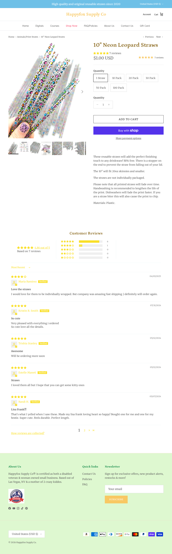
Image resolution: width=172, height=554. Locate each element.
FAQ (84, 484)
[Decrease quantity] (96, 104)
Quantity (98, 97)
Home (25, 25)
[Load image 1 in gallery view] (47, 90)
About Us (109, 25)
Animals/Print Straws (27, 37)
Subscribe (116, 499)
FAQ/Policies (90, 25)
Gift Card (145, 25)
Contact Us (127, 25)
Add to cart (128, 119)
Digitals (39, 25)
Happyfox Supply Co (26, 542)
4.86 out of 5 (42, 247)
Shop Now (71, 25)
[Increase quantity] (110, 104)
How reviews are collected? (27, 433)
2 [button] (84, 430)
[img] (18, 276)
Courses (54, 25)
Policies (87, 479)
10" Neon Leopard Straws (53, 37)
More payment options (128, 138)
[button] (101, 53)
